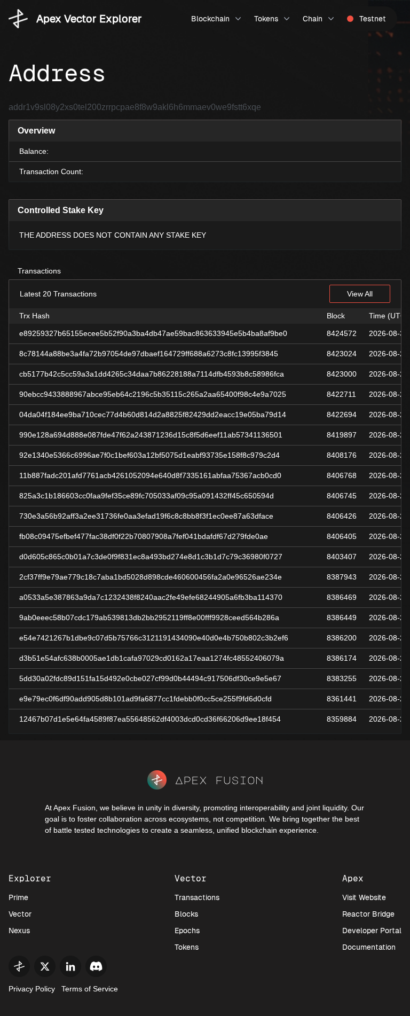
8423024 (342, 353)
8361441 (342, 698)
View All (360, 294)
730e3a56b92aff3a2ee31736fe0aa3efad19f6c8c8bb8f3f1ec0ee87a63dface (146, 516)
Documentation (369, 947)
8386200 (342, 638)
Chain (312, 18)
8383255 (342, 678)
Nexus (19, 930)
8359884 (342, 719)
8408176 (342, 455)
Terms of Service (89, 988)
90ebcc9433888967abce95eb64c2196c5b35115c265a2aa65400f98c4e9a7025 (152, 394)
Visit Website (364, 897)
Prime (18, 897)
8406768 (342, 475)
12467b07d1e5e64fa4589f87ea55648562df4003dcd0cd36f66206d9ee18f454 (150, 719)
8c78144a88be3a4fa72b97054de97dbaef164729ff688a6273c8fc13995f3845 (148, 353)
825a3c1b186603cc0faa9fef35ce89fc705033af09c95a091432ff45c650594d (146, 495)
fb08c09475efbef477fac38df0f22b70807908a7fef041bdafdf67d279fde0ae (143, 536)
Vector (20, 914)
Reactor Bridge (368, 914)
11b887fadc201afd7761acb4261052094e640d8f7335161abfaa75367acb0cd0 (150, 475)
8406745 (342, 495)
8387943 (342, 577)
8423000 (342, 374)
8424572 (342, 333)
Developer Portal (371, 930)
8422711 (341, 394)
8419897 (342, 435)
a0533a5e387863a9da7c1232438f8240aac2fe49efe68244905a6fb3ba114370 (150, 597)
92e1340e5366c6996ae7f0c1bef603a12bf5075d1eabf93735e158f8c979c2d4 (149, 455)
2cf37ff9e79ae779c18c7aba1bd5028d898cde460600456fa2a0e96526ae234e (150, 577)
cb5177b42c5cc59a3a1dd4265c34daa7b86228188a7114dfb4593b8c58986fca (151, 374)
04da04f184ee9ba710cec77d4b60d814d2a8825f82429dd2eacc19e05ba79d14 (152, 414)
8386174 (342, 658)
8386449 (342, 617)
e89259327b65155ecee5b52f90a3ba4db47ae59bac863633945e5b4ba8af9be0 (153, 333)
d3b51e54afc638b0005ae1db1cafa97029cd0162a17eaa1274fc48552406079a (151, 658)
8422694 (342, 414)
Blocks (186, 914)
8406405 (342, 536)
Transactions (39, 271)
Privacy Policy (32, 988)
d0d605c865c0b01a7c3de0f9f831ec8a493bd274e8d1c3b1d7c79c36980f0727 (150, 556)
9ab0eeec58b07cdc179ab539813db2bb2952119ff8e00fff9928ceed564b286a (149, 617)
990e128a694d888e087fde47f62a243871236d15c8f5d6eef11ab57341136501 (150, 435)
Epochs (187, 930)
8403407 (342, 556)
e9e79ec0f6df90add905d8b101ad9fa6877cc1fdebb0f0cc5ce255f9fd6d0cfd (145, 698)
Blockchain (210, 18)
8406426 (342, 516)
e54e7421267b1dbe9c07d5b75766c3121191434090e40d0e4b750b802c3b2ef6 (153, 638)
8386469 (342, 597)
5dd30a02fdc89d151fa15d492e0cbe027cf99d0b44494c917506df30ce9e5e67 (150, 678)
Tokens (266, 18)
